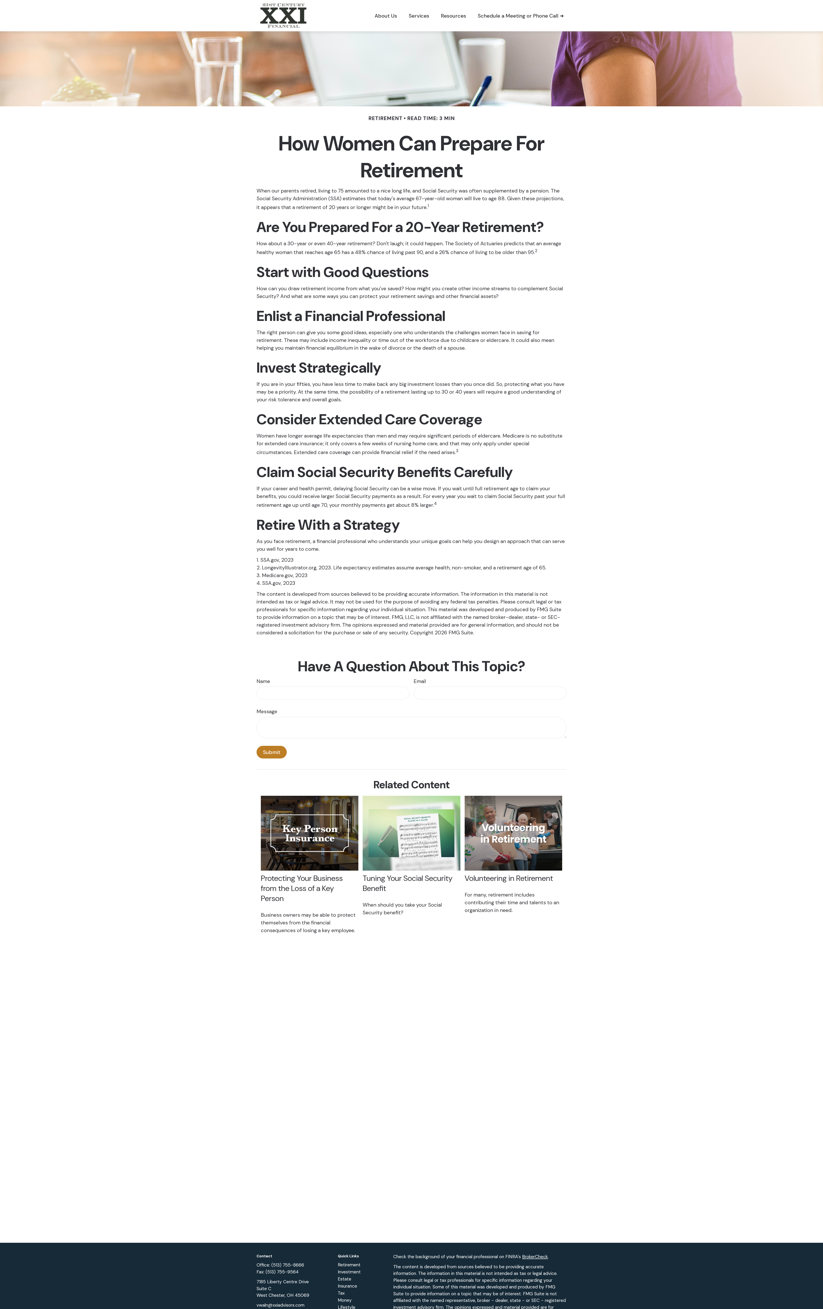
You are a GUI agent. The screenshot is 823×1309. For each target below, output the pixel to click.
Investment (349, 1272)
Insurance (347, 1286)
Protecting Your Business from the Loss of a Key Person (302, 888)
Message (267, 711)
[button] (386, 15)
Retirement (349, 1265)
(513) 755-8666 (287, 1265)
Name (263, 681)
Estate (344, 1279)
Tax (341, 1293)
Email (420, 681)
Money (345, 1300)
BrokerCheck (535, 1257)
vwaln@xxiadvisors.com (280, 1305)
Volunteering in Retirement (509, 878)
